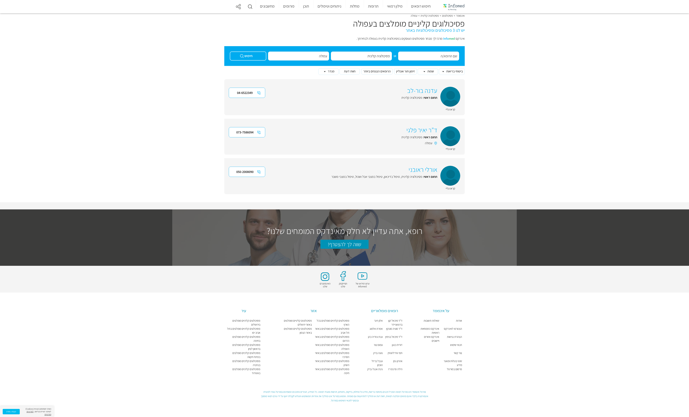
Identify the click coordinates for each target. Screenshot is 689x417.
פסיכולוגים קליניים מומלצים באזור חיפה (332, 371)
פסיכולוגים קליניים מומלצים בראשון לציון (246, 347)
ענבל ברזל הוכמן (377, 363)
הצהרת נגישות (454, 337)
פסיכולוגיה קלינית (430, 15)
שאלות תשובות (431, 321)
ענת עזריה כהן (375, 337)
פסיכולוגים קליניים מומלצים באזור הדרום (332, 339)
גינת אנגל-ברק (375, 369)
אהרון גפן (397, 361)
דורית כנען (397, 345)
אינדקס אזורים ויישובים (431, 339)
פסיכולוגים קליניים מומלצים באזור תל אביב (332, 331)
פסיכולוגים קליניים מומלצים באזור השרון (332, 363)
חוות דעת (349, 71)
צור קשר (458, 353)
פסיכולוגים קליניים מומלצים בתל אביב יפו (243, 331)
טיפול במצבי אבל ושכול (369, 177)
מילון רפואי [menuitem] (394, 6)
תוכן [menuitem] (306, 6)
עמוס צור (378, 345)
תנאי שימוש (456, 345)
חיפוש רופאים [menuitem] (421, 6)
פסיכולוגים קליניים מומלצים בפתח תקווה (246, 355)
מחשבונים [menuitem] (267, 6)
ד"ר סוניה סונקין (394, 329)
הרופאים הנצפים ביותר (377, 71)
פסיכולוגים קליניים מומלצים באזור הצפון (298, 331)
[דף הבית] (452, 6)
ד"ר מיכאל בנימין (393, 337)
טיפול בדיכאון (392, 177)
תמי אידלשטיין (395, 353)
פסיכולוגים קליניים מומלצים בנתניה (246, 363)
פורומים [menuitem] (288, 6)
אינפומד (460, 15)
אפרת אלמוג (376, 329)
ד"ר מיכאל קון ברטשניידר (395, 322)
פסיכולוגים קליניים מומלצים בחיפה (246, 339)
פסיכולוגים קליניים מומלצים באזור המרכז (332, 355)
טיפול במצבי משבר (342, 177)
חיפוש (248, 56)
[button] (250, 6)
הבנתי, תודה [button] (11, 411)
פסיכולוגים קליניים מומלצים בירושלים (246, 322)
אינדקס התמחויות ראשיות (430, 331)
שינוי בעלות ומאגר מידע (453, 363)
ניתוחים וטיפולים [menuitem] (329, 6)
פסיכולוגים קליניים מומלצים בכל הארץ (333, 322)
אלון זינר (378, 321)
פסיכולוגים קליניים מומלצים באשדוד (246, 371)
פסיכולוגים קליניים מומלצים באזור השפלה (332, 347)
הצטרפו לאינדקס (453, 329)
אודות (459, 321)
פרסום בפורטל (454, 369)
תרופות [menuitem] (373, 6)
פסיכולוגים (447, 15)
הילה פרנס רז (395, 369)
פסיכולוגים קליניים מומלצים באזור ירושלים (298, 322)
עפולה (428, 143)
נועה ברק (378, 353)
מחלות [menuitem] (354, 6)
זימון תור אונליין (405, 71)
